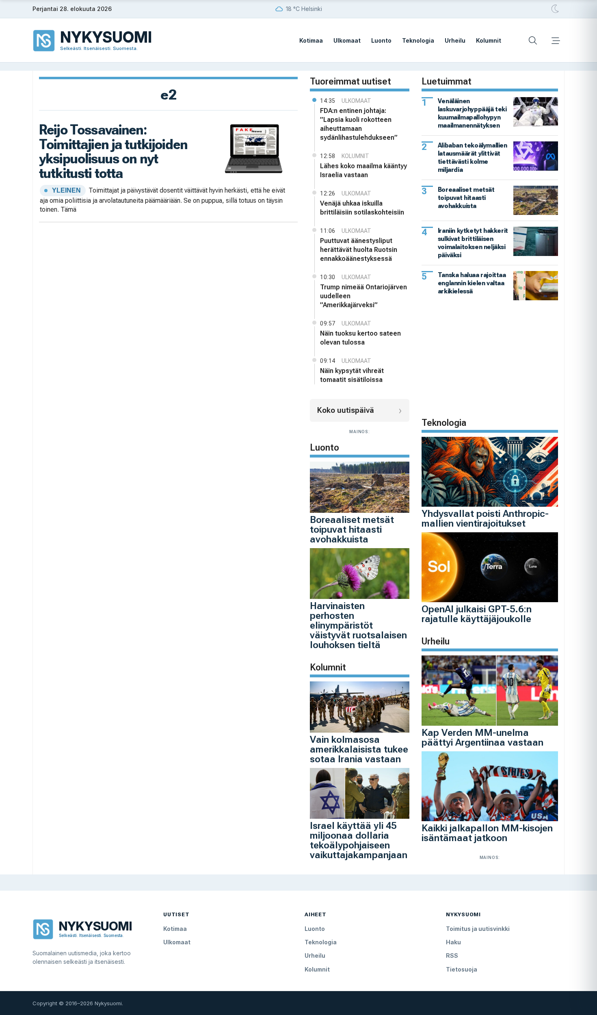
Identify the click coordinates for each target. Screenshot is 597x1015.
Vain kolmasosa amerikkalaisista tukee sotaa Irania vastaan (359, 749)
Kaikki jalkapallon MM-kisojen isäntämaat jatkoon (487, 833)
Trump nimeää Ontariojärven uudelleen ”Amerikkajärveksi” (363, 296)
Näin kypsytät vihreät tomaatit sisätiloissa (352, 375)
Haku (453, 942)
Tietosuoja (461, 969)
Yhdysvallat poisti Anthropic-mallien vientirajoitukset (485, 518)
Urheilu (455, 40)
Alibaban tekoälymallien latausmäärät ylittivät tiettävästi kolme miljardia (472, 157)
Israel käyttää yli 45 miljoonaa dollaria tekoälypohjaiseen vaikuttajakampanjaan (358, 840)
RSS (452, 955)
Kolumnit (488, 40)
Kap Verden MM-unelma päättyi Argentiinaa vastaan (482, 737)
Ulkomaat (347, 40)
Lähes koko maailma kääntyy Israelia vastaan (363, 170)
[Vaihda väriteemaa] (556, 9)
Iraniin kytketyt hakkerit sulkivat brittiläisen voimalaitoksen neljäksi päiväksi (473, 243)
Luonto (381, 40)
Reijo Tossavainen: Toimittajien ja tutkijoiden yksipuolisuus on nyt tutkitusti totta (113, 151)
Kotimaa (311, 40)
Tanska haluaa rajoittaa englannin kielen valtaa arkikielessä (472, 283)
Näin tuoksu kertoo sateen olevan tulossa (360, 338)
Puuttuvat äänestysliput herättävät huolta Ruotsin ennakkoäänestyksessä (358, 249)
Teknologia (418, 40)
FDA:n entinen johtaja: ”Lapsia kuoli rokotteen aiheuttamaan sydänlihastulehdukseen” (359, 124)
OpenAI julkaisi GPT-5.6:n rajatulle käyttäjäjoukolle (477, 614)
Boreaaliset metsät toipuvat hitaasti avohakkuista (352, 529)
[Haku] (533, 41)
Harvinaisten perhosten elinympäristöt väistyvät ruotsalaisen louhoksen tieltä (358, 625)
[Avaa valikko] (556, 41)
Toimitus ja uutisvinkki (478, 928)
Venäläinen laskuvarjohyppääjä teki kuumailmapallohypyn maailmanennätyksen (472, 113)
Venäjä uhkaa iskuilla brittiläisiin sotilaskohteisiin (362, 208)
